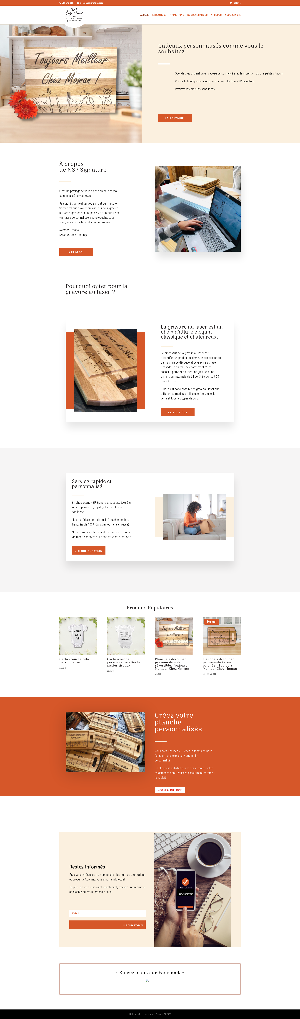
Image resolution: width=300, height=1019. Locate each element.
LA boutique (174, 118)
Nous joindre (233, 15)
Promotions (177, 15)
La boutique (159, 15)
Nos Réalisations (197, 15)
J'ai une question (88, 551)
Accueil (144, 15)
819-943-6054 (68, 3)
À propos (216, 15)
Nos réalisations (170, 790)
